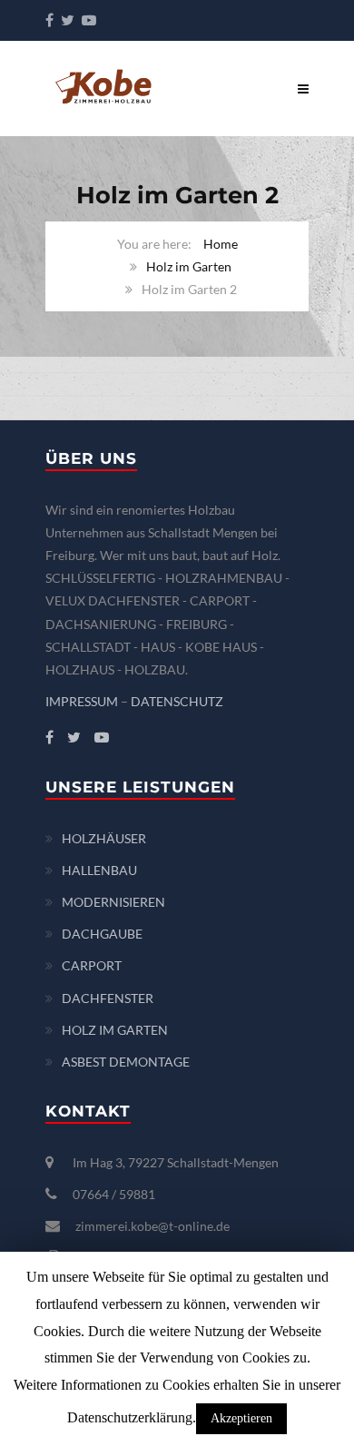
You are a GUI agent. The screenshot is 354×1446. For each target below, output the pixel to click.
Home (220, 243)
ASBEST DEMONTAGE (126, 1061)
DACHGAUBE (102, 933)
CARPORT (92, 965)
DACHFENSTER (107, 998)
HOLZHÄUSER (104, 838)
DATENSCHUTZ (177, 701)
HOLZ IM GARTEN (115, 1030)
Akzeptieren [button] (241, 1418)
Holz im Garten (188, 266)
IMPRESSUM (81, 701)
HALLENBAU (99, 870)
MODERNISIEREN (113, 902)
